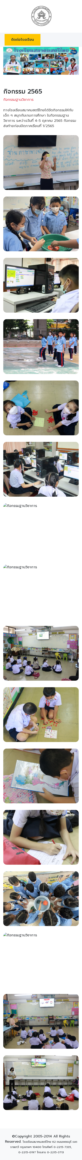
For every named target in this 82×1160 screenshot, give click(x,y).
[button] (9, 61)
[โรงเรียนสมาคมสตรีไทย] (41, 16)
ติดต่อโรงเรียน (22, 39)
